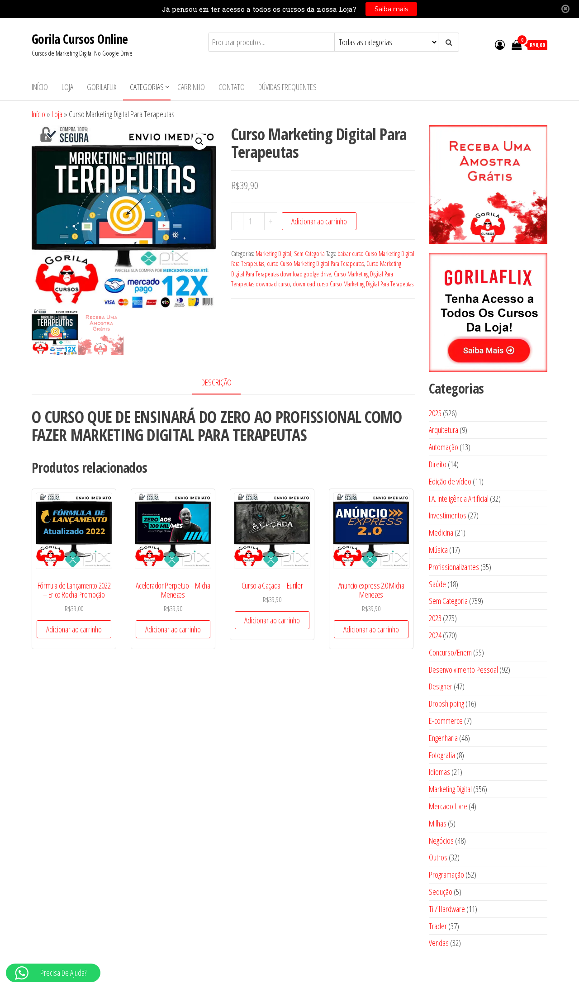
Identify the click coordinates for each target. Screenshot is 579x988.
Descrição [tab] (216, 382)
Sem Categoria (309, 253)
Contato (231, 86)
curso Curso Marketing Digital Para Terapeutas (315, 263)
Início (40, 86)
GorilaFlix (101, 86)
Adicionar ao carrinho (319, 221)
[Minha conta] (500, 44)
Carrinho (191, 86)
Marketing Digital (273, 253)
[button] (199, 141)
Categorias (147, 86)
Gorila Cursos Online (80, 39)
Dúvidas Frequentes (287, 86)
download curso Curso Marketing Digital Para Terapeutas (353, 284)
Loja (67, 86)
